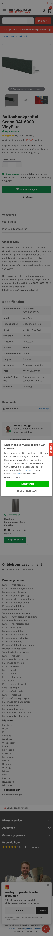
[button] (27, 490)
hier (19, 473)
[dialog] (26, 468)
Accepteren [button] (27, 484)
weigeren (30, 470)
